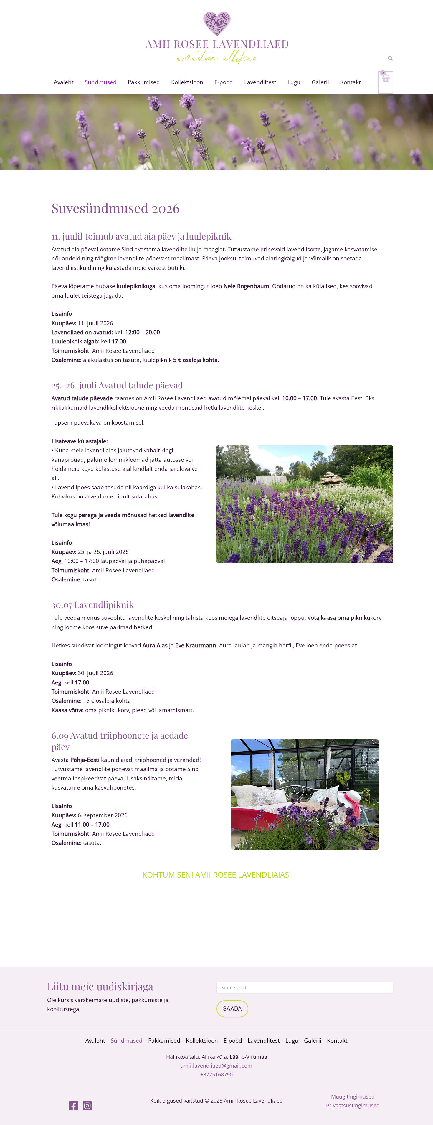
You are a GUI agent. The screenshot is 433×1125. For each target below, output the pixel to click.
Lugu (291, 1040)
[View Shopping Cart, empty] (385, 82)
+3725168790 (216, 1074)
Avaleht (95, 1040)
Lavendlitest (264, 1040)
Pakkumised (164, 1040)
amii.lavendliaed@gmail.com (216, 1065)
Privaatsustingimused (353, 1105)
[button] (390, 58)
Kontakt (337, 1040)
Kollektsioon (202, 1040)
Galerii (312, 1040)
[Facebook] (73, 1106)
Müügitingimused (353, 1096)
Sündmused (127, 1040)
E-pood (233, 1040)
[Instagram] (87, 1106)
